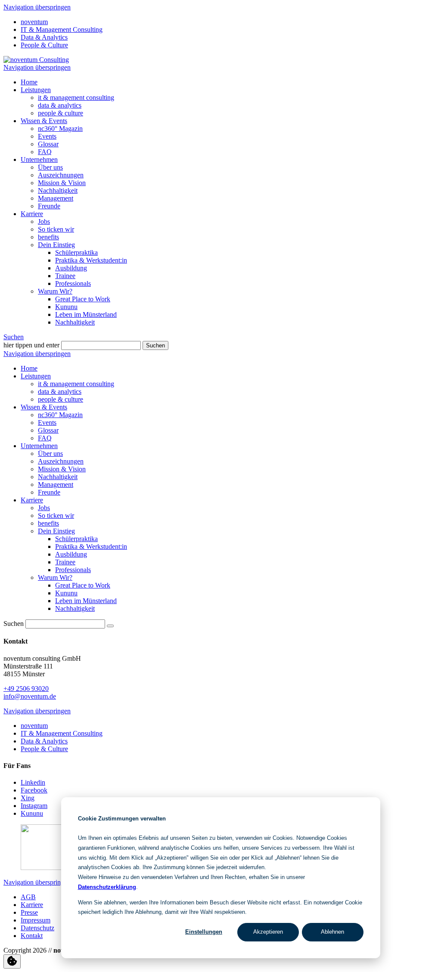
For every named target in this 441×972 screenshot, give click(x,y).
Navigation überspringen (37, 7)
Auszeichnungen (61, 175)
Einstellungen (203, 932)
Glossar (48, 144)
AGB (28, 897)
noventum (34, 21)
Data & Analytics (44, 37)
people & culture (60, 113)
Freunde (49, 206)
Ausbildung (71, 268)
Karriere (32, 213)
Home (29, 82)
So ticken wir (56, 229)
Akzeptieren (268, 932)
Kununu (66, 306)
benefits (48, 237)
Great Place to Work (82, 299)
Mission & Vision (62, 182)
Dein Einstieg (56, 244)
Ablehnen (332, 932)
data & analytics (59, 105)
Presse (29, 912)
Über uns (50, 167)
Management (55, 198)
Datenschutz (37, 928)
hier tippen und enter (31, 345)
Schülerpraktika (76, 252)
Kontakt (32, 935)
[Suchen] (110, 626)
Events (47, 136)
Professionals (73, 283)
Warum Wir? (55, 291)
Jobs (44, 221)
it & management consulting (76, 97)
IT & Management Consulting (61, 29)
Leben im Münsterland (86, 314)
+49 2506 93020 (26, 688)
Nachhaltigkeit (58, 190)
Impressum (35, 920)
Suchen (13, 337)
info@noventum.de (29, 696)
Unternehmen (39, 159)
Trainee (65, 275)
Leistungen (36, 89)
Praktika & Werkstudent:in (91, 260)
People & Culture (44, 45)
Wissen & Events (44, 120)
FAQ (45, 151)
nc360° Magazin (60, 128)
